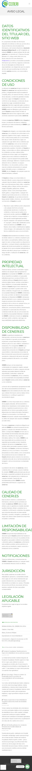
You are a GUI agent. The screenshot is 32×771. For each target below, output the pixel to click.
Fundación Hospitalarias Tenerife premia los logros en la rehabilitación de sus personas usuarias (15, 652)
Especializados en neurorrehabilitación (12, 636)
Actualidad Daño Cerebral (14, 647)
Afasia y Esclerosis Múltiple (9, 632)
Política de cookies (16, 764)
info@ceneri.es (6, 60)
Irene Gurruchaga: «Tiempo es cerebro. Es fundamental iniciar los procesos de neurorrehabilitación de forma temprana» (14, 676)
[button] (29, 4)
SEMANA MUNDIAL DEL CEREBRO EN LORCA (14, 626)
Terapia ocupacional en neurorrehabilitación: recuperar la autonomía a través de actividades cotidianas (14, 701)
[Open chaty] (27, 766)
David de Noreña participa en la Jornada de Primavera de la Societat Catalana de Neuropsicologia (14, 726)
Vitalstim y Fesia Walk (7, 629)
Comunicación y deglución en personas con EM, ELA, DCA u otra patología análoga (15, 639)
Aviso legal (24, 764)
